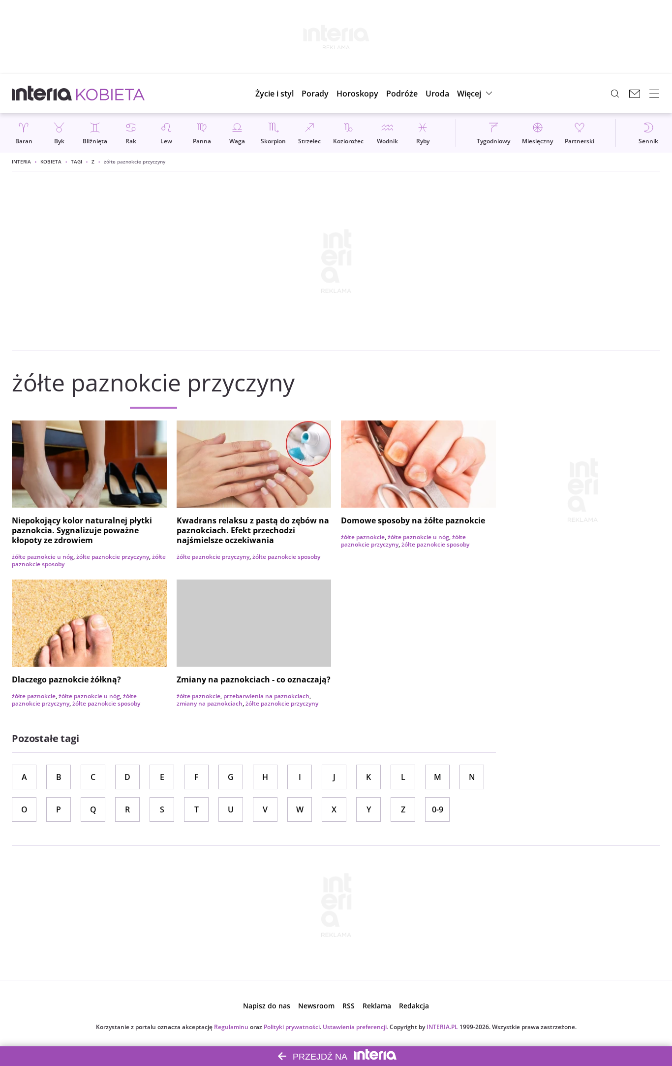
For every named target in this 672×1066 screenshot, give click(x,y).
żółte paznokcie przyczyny (112, 556)
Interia (21, 161)
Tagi (76, 161)
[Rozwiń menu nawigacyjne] (654, 93)
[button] (357, 93)
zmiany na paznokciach (210, 703)
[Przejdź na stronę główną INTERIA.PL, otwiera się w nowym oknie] (42, 93)
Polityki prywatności (292, 1027)
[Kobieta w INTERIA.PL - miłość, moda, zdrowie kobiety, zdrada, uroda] (110, 93)
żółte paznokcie (363, 537)
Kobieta (50, 161)
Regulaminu (231, 1027)
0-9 (437, 809)
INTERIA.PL (442, 1027)
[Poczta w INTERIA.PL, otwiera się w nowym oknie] (634, 93)
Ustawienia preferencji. (355, 1027)
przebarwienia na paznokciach (266, 696)
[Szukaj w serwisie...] (615, 93)
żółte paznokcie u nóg (42, 556)
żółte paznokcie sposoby (286, 556)
